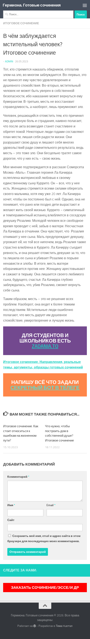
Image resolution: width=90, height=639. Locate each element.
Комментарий (18, 477)
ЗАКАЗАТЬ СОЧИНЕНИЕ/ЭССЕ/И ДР (45, 587)
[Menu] (85, 5)
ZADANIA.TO (45, 346)
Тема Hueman (64, 625)
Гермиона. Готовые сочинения (32, 5)
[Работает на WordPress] (34, 626)
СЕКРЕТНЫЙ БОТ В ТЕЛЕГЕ (45, 388)
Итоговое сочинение (21, 23)
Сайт (10, 520)
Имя (11, 505)
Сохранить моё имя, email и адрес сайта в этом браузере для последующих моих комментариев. (43, 538)
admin (9, 61)
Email (50, 505)
